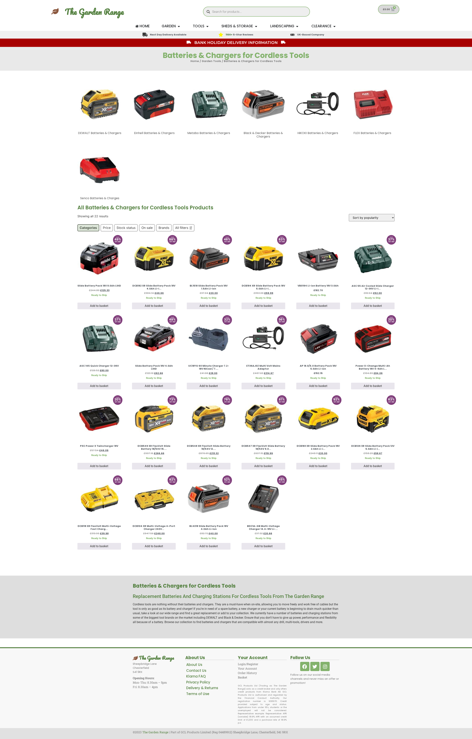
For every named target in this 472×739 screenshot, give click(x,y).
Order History (247, 673)
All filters (181, 228)
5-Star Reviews (239, 34)
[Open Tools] (207, 26)
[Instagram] (325, 666)
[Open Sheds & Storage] (256, 26)
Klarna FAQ (196, 676)
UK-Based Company (310, 34)
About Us (194, 664)
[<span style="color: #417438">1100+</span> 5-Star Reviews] (221, 35)
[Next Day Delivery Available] (145, 35)
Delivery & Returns (202, 687)
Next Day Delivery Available (168, 34)
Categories (88, 228)
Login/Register (248, 664)
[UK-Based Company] (292, 35)
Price (107, 228)
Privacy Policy (198, 682)
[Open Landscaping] (297, 26)
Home (194, 61)
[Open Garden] (179, 26)
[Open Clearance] (334, 26)
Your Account (247, 668)
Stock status (126, 228)
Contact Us (196, 670)
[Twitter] (315, 666)
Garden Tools (211, 61)
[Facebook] (304, 666)
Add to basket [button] (99, 306)
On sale (147, 228)
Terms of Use (197, 693)
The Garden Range (94, 11)
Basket (242, 677)
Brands (164, 228)
